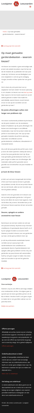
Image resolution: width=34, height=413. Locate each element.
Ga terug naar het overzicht (11, 46)
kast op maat (28, 92)
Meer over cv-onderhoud (9, 374)
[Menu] (30, 7)
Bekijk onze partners (7, 306)
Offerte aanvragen (7, 346)
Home (5, 31)
